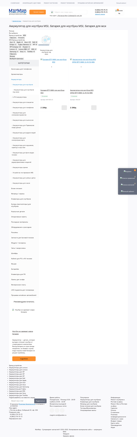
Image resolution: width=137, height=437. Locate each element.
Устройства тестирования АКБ (23, 172)
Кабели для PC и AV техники (21, 258)
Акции (113, 427)
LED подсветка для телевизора (22, 290)
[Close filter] (15, 31)
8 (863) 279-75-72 (101, 12)
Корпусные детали (18, 211)
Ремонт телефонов (67, 3)
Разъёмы (14, 232)
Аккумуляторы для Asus (17, 385)
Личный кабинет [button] (121, 3)
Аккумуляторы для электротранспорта (19, 139)
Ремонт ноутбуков (50, 3)
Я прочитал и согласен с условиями (27, 405)
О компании (15, 3)
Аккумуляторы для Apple (17, 380)
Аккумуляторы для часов (21, 183)
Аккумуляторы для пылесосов (23, 120)
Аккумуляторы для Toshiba (18, 395)
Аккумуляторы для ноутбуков (23, 84)
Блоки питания (16, 188)
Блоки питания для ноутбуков (90, 406)
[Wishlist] (65, 64)
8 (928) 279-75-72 (101, 10)
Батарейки (15, 269)
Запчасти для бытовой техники (22, 238)
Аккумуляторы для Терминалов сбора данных (23, 126)
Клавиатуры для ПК (18, 274)
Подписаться (40, 401)
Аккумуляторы (16, 21)
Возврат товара (116, 421)
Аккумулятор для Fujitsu (17, 389)
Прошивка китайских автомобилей (90, 3)
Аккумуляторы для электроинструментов (19, 114)
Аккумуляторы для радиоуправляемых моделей (21, 161)
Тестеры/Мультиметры (88, 408)
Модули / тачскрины (18, 243)
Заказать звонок (100, 14)
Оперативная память (19, 217)
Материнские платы (18, 285)
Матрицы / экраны (18, 194)
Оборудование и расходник (21, 227)
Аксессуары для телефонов (21, 69)
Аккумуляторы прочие (20, 167)
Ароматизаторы (17, 74)
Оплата (113, 410)
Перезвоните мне (15, 418)
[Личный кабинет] (127, 191)
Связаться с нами (117, 419)
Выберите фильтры (16, 58)
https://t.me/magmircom (57, 410)
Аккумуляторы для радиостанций (24, 133)
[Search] (52, 12)
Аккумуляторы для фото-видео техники (23, 154)
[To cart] (64, 107)
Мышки (13, 264)
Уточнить (21, 38)
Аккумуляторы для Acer (17, 382)
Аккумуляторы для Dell (17, 378)
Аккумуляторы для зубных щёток (24, 178)
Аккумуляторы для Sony (17, 393)
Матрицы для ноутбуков (88, 404)
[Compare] (65, 68)
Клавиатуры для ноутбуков (21, 199)
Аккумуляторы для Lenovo (18, 367)
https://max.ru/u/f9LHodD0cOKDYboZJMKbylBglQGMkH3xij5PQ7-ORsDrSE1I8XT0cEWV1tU (62, 410)
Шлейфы (14, 253)
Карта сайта (115, 423)
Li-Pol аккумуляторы (20, 97)
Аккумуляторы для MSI (17, 391)
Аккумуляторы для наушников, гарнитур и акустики (23, 146)
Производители (116, 425)
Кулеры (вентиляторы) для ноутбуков (21, 205)
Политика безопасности (27, 404)
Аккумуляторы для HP (17, 372)
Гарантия (114, 408)
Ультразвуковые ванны (88, 410)
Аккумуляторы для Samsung (19, 387)
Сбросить (13, 38)
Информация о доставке (32, 3)
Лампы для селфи (18, 279)
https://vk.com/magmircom (52, 410)
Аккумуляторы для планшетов (23, 102)
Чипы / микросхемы (18, 248)
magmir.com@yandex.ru (58, 415)
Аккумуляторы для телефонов (23, 107)
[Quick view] (65, 59)
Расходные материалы (19, 222)
